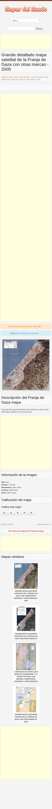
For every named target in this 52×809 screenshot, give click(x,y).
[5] (31, 513)
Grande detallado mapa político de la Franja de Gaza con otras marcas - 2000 (26, 718)
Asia (15, 77)
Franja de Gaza (24, 77)
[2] (11, 513)
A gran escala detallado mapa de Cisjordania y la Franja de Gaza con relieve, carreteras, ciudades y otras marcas (26, 676)
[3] (18, 513)
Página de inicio (7, 77)
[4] (24, 513)
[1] (4, 513)
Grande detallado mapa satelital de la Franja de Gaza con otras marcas (26, 636)
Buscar (39, 28)
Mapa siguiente (43, 524)
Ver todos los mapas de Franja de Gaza (26, 531)
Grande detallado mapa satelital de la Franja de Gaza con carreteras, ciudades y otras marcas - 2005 (26, 596)
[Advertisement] (26, 41)
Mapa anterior (8, 524)
